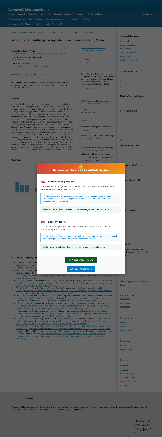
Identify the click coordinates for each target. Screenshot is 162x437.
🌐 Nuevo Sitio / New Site (81, 259)
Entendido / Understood (81, 269)
